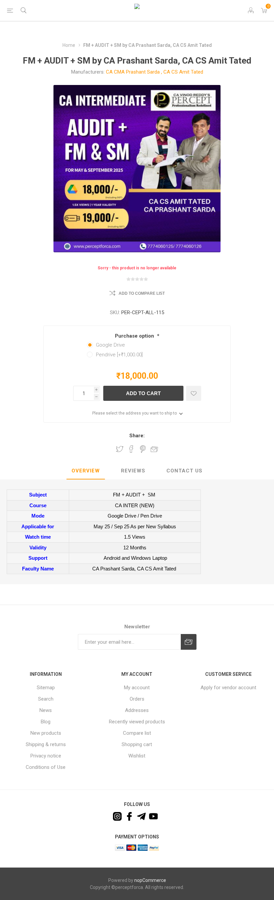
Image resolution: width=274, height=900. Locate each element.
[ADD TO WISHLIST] (193, 393)
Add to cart (143, 393)
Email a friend (154, 449)
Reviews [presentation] (133, 471)
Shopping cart (137, 744)
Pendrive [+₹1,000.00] (119, 355)
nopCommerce (150, 880)
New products (45, 733)
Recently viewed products (137, 722)
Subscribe (188, 642)
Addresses (137, 710)
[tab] (85, 471)
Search (45, 699)
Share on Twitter (119, 449)
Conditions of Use (45, 767)
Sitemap (46, 688)
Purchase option (135, 336)
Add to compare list (142, 293)
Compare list (137, 733)
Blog (45, 722)
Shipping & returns (46, 744)
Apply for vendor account (228, 688)
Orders (137, 699)
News (45, 710)
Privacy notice (45, 756)
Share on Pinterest (142, 449)
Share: (137, 436)
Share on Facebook (131, 449)
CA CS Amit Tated (183, 72)
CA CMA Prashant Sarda (133, 72)
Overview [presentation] (86, 471)
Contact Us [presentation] (184, 471)
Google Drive (110, 345)
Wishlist (136, 756)
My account (137, 688)
